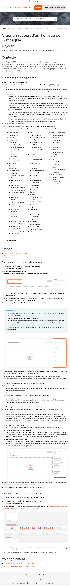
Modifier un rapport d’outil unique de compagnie (19, 563)
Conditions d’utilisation (35, 583)
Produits (18, 28)
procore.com (7, 7)
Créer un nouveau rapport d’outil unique (16, 253)
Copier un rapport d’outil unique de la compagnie (19, 566)
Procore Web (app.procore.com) (34, 28)
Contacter (38, 7)
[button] (54, 18)
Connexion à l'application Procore (55, 7)
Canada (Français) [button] (22, 7)
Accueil (10, 28)
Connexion (55, 583)
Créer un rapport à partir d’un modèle (15, 256)
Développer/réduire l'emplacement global (65, 28)
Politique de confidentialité (19, 583)
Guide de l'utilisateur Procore (55, 28)
